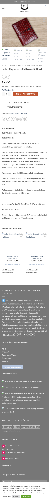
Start (4, 65)
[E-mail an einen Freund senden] (17, 119)
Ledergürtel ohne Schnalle (11, 431)
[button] (3, 8)
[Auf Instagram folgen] (20, 334)
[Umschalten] (9, 102)
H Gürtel (17, 427)
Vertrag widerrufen (12, 367)
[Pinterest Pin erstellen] (21, 119)
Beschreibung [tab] (8, 128)
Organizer (37, 65)
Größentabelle (8, 90)
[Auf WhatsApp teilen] (4, 119)
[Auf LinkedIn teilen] (25, 119)
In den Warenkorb (25, 94)
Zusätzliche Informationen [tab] (14, 133)
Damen (12, 65)
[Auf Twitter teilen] (13, 119)
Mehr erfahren (7, 496)
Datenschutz (6, 358)
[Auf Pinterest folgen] (33, 334)
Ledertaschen (23, 65)
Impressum (6, 361)
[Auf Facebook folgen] (16, 334)
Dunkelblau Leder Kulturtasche (36, 257)
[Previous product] (8, 77)
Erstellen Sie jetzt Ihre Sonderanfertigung (24, 1)
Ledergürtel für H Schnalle (30, 427)
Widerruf (5, 352)
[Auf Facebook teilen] (8, 119)
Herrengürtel (6, 427)
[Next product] (4, 77)
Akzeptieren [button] (25, 496)
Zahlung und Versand (9, 355)
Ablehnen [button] (16, 496)
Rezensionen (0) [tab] (8, 138)
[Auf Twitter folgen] (25, 334)
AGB (4, 349)
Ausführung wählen (12, 264)
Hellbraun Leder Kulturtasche (13, 257)
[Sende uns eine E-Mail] (29, 334)
